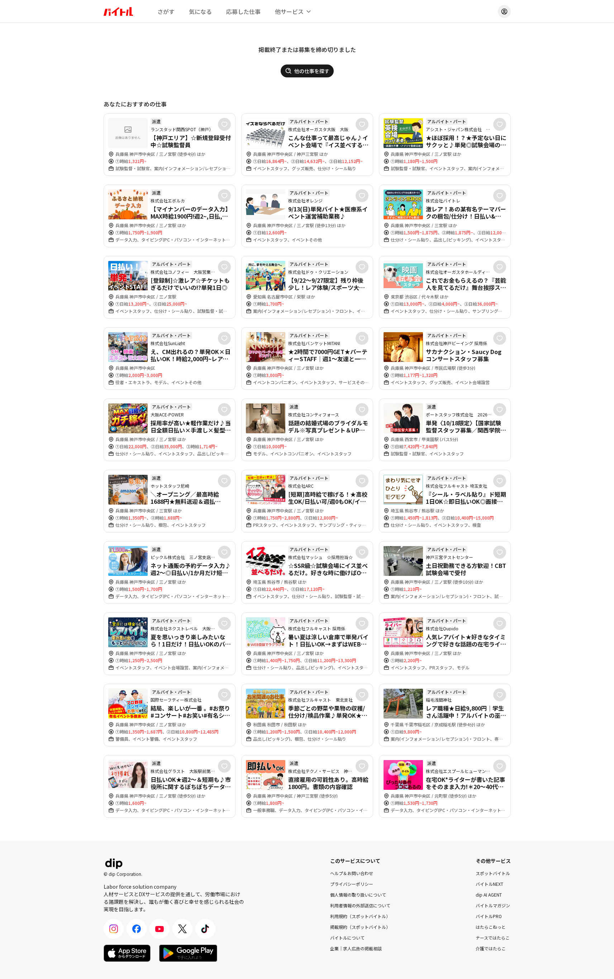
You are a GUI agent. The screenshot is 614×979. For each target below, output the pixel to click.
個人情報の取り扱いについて (358, 895)
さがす (166, 11)
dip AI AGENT (489, 895)
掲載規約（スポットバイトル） (360, 927)
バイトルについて (347, 938)
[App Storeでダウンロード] (127, 953)
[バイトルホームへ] (118, 11)
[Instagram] (114, 929)
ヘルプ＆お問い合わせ (351, 873)
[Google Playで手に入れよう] (188, 953)
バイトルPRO (489, 916)
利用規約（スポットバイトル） (360, 916)
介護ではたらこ (491, 948)
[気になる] (224, 124)
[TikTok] (205, 929)
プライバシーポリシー (351, 884)
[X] (182, 929)
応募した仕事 (243, 11)
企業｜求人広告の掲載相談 (356, 948)
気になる (200, 11)
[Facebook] (137, 929)
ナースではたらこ (493, 938)
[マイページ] (504, 11)
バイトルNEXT (489, 884)
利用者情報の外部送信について (360, 905)
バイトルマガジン (493, 905)
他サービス (289, 11)
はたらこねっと (491, 927)
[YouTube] (159, 929)
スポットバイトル (493, 873)
